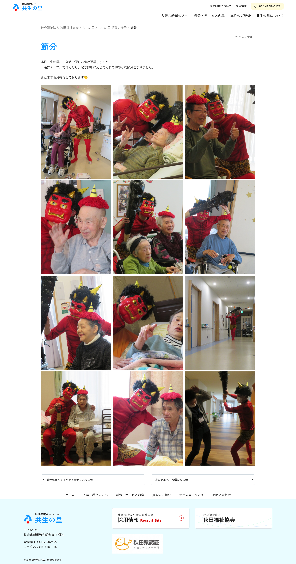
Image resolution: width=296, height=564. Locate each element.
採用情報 (241, 6)
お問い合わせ (221, 495)
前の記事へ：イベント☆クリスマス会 (69, 480)
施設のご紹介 (240, 15)
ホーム (70, 495)
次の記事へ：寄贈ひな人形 (171, 480)
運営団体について (221, 6)
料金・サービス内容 (209, 15)
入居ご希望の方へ (174, 15)
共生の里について (270, 15)
